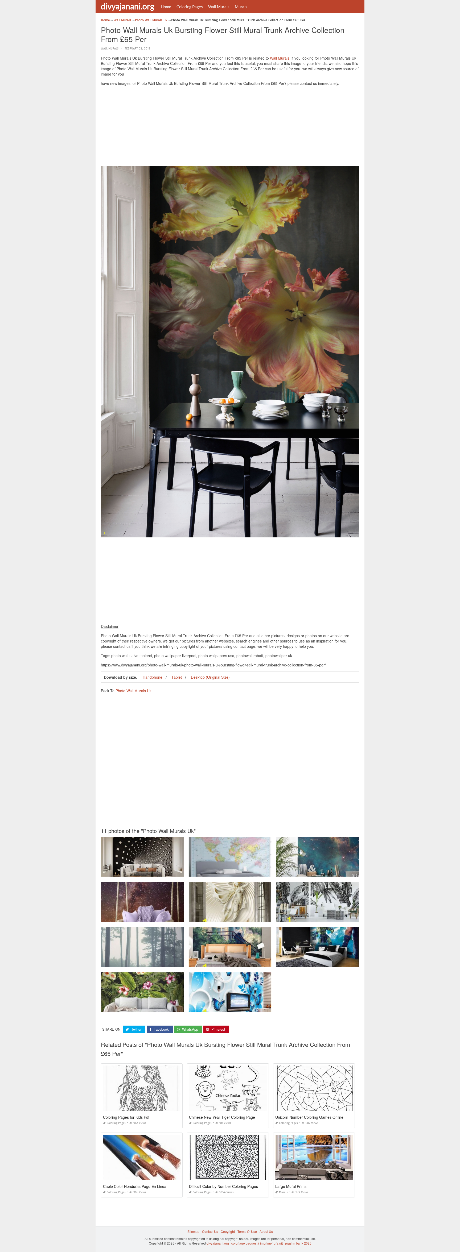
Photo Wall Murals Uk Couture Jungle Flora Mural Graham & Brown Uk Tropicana (160, 1007)
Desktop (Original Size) (210, 677)
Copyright (228, 1231)
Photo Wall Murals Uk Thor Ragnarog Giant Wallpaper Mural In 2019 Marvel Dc (334, 962)
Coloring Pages (189, 6)
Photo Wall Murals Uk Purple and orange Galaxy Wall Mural (145, 917)
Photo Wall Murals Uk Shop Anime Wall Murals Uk (230, 962)
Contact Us (210, 1231)
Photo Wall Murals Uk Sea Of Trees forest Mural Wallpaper (144, 962)
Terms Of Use (247, 1231)
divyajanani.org (127, 6)
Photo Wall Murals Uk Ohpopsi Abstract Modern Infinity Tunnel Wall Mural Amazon (161, 871)
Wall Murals (218, 6)
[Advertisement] (230, 127)
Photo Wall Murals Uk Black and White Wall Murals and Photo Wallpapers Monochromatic (341, 917)
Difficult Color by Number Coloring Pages (223, 1186)
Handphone (152, 677)
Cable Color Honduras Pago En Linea (134, 1186)
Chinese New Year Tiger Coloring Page (222, 1117)
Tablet (176, 677)
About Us (266, 1231)
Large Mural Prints (290, 1186)
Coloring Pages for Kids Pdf (126, 1117)
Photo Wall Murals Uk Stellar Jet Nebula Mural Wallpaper (318, 871)
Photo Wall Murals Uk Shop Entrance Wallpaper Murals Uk (232, 917)
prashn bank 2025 (298, 1243)
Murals (241, 6)
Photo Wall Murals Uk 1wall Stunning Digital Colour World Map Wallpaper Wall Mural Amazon (257, 871)
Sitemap (193, 1231)
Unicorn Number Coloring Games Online (309, 1117)
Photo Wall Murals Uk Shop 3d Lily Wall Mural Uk (229, 1007)
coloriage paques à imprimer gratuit (257, 1243)
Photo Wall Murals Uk (133, 690)
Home (166, 6)
